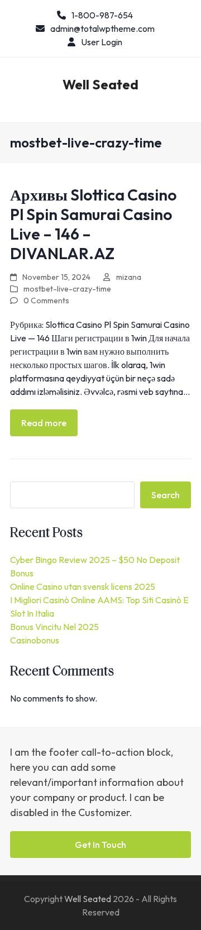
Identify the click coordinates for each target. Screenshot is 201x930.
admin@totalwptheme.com (102, 28)
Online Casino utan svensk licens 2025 (82, 586)
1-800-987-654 (102, 15)
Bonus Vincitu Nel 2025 (54, 626)
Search (165, 494)
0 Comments (46, 300)
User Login (101, 41)
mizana (128, 277)
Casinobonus (34, 640)
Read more (43, 422)
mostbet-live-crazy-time (67, 289)
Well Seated (100, 84)
